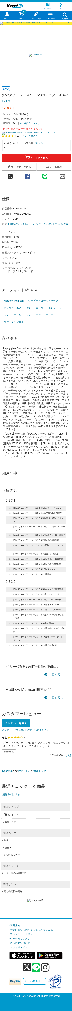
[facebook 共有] (27, 175)
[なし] (68, 755)
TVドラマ (7, 100)
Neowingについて (20, 938)
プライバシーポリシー (22, 934)
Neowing (7, 770)
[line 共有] (45, 175)
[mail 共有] (62, 175)
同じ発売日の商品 (13, 891)
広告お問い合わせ (20, 943)
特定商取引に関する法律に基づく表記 (31, 929)
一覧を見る (56, 674)
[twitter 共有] (10, 175)
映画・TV (23, 770)
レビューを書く (17, 723)
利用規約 (15, 925)
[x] (27, 967)
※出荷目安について (29, 123)
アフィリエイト (19, 947)
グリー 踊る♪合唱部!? (15, 873)
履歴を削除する (11, 794)
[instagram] (45, 967)
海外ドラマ (39, 770)
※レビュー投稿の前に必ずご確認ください (25, 730)
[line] (36, 967)
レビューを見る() (28, 136)
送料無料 (38, 143)
